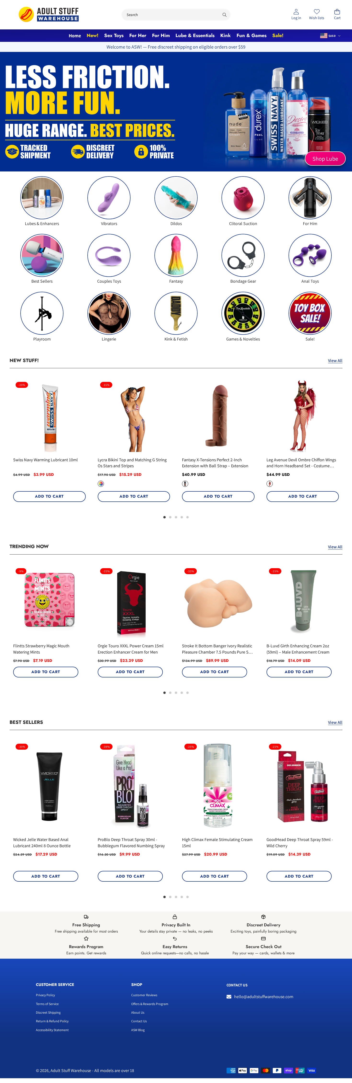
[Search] (224, 14)
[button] (337, 14)
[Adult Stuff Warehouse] (48, 14)
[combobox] (176, 14)
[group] (41, 201)
